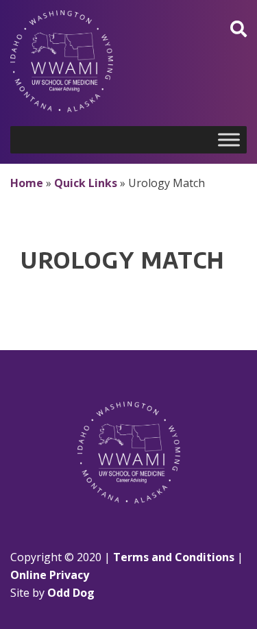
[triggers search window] (238, 28)
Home (26, 182)
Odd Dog (71, 592)
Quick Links (85, 182)
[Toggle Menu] (229, 140)
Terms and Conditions (173, 557)
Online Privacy (49, 574)
